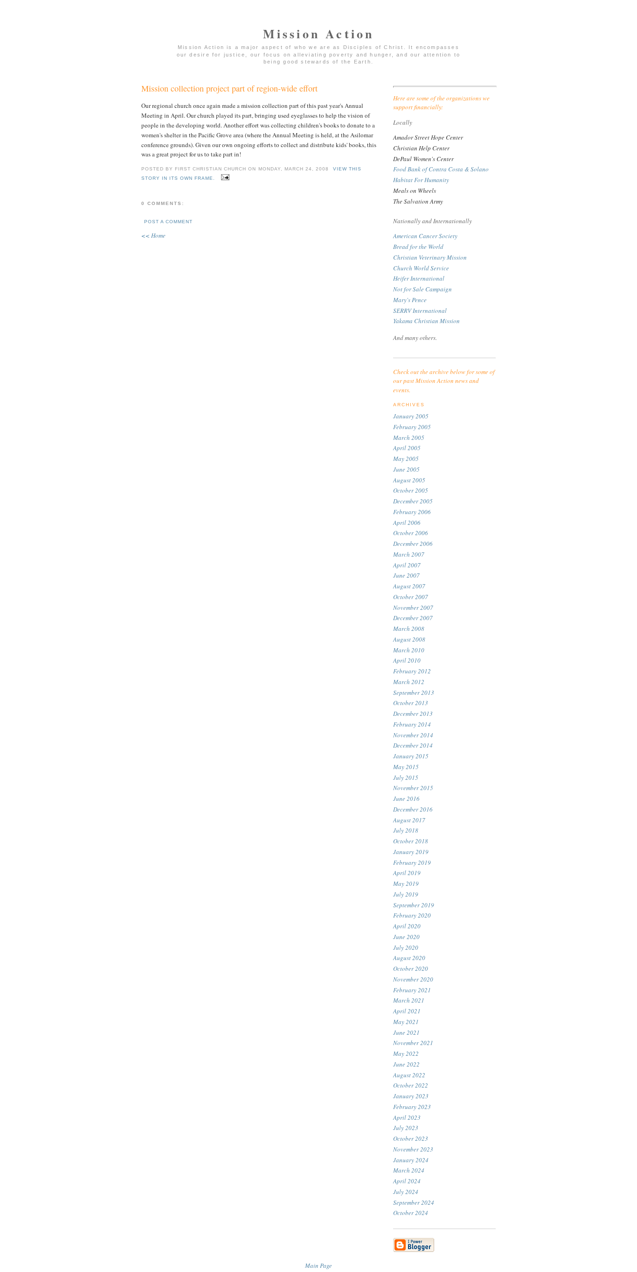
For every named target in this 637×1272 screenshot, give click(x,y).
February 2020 (412, 915)
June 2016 (406, 798)
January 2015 (411, 756)
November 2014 (413, 735)
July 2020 (405, 947)
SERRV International (420, 310)
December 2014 (413, 745)
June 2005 (406, 469)
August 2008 (409, 639)
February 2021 (412, 990)
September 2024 (413, 1202)
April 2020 (407, 926)
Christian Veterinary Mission (430, 257)
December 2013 (413, 713)
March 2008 (408, 628)
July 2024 (405, 1191)
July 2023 (405, 1128)
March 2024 (408, 1170)
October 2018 (410, 841)
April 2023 (407, 1117)
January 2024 (411, 1160)
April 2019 (407, 873)
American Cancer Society (425, 236)
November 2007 (413, 607)
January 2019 (411, 852)
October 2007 (410, 597)
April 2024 (407, 1181)
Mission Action (318, 33)
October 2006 (410, 533)
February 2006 (412, 512)
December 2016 (413, 809)
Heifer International (418, 278)
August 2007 (409, 586)
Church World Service (421, 268)
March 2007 (408, 554)
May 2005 (406, 458)
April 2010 (407, 660)
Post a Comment (168, 221)
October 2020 (410, 968)
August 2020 (409, 958)
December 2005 (413, 501)
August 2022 (409, 1075)
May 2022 (406, 1053)
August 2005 (409, 480)
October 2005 (410, 490)
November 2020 (413, 979)
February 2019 (412, 862)
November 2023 (413, 1149)
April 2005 (407, 448)
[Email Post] (224, 178)
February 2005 (412, 427)
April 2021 (407, 1011)
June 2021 (406, 1032)
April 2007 (407, 565)
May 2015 (406, 767)
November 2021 (413, 1043)
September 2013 (413, 692)
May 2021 (406, 1022)
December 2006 (413, 543)
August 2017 (409, 820)
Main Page (318, 1265)
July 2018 (405, 830)
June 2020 (406, 937)
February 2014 (412, 724)
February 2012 (412, 671)
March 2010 (408, 650)
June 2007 (406, 575)
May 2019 (406, 883)
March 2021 (408, 1000)
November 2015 (413, 788)
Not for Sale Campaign (422, 289)
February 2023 (412, 1106)
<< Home (153, 235)
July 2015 (405, 777)
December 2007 (413, 618)
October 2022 (410, 1085)
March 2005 (408, 437)
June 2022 (406, 1064)
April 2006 (407, 522)
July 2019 (405, 894)
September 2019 (413, 905)
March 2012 (408, 682)
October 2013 (410, 703)
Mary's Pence (410, 300)
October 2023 (410, 1138)
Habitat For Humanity (421, 180)
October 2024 (410, 1212)
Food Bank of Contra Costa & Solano (441, 169)
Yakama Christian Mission (426, 321)
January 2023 (411, 1096)
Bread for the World (418, 246)
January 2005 (411, 416)
